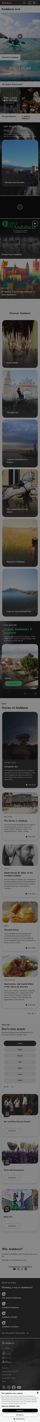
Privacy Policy (22, 1403)
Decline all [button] (20, 1415)
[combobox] (38, 1393)
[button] (20, 1406)
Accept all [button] (20, 1410)
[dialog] (20, 1406)
